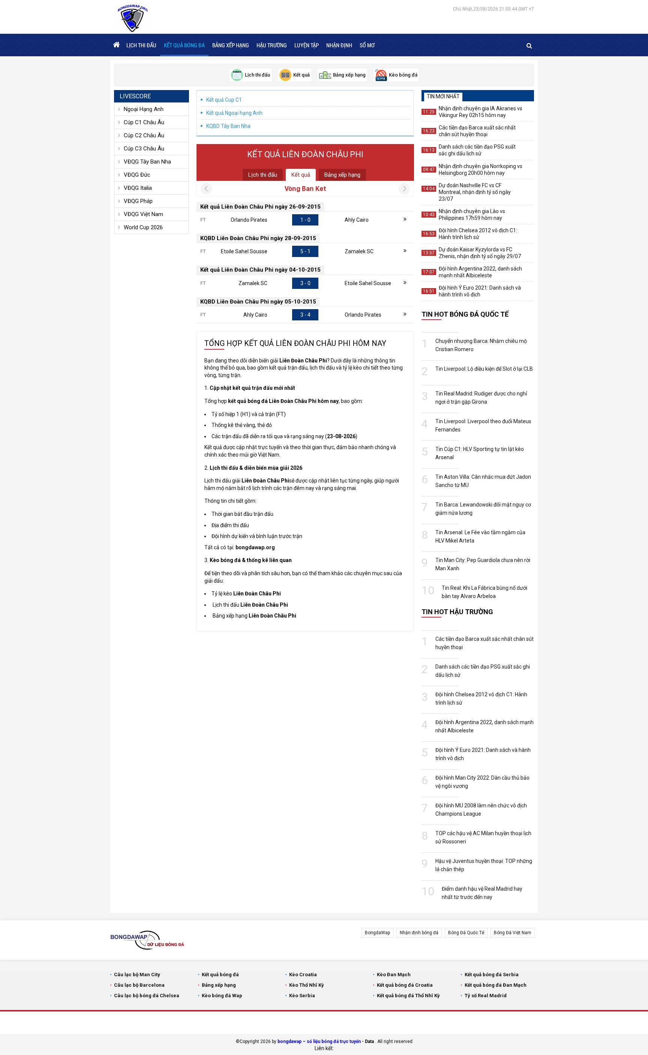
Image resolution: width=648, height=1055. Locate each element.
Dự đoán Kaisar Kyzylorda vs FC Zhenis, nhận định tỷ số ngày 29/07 (480, 252)
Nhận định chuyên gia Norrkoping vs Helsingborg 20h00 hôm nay (480, 169)
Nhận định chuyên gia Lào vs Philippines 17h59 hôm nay (472, 214)
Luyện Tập (306, 45)
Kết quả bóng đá (184, 45)
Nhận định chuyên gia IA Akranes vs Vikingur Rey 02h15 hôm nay (480, 111)
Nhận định (339, 45)
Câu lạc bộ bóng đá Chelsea (146, 995)
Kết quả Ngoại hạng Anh (234, 113)
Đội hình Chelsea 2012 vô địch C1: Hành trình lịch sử (478, 233)
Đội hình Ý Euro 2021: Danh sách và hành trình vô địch (480, 291)
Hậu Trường (271, 45)
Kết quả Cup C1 (224, 100)
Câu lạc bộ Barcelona (139, 985)
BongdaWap (377, 932)
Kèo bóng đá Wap (222, 995)
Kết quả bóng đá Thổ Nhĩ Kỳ (408, 995)
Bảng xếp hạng (230, 45)
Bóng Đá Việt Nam (512, 932)
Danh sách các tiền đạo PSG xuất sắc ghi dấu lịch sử (477, 150)
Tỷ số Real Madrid (486, 995)
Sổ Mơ (367, 45)
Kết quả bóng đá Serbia (492, 974)
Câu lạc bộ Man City (137, 974)
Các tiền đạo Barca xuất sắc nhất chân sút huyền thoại (477, 131)
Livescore (135, 96)
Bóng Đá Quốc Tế (466, 932)
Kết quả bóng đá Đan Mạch (495, 985)
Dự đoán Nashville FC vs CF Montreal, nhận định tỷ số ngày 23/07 (475, 192)
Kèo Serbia (302, 995)
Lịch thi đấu (141, 45)
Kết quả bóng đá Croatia (405, 985)
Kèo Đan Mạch (394, 974)
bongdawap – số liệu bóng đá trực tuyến (319, 1041)
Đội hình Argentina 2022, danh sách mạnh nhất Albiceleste (480, 272)
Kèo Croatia (303, 974)
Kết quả (300, 174)
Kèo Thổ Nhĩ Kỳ (306, 985)
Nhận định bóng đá (419, 932)
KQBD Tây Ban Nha (228, 126)
